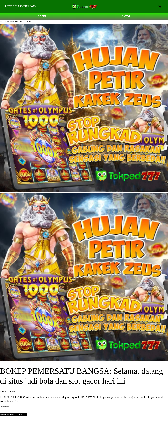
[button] (13, 414)
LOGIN (42, 16)
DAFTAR (126, 16)
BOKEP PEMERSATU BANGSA (21, 6)
